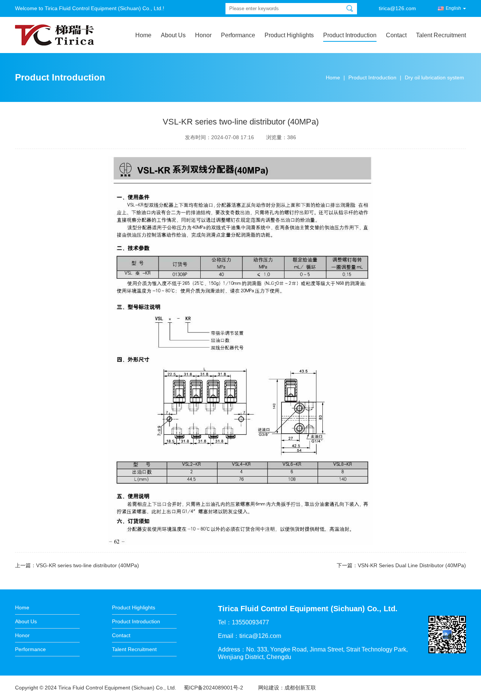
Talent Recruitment (441, 35)
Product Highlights (289, 35)
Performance (238, 35)
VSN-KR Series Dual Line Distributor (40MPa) (412, 565)
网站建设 (268, 688)
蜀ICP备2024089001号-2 (213, 688)
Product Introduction (350, 35)
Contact (396, 35)
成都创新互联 (300, 688)
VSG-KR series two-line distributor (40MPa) (87, 565)
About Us (173, 35)
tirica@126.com (397, 8)
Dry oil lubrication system (434, 77)
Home (143, 35)
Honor (203, 35)
